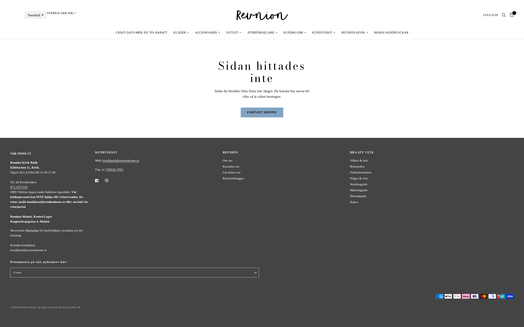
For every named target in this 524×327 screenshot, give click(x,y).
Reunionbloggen (233, 178)
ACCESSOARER (206, 32)
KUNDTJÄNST (322, 32)
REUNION (230, 152)
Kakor (354, 202)
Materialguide (359, 190)
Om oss (227, 160)
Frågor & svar (359, 178)
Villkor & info (359, 160)
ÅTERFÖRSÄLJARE (260, 32)
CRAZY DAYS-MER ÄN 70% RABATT (141, 32)
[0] (511, 15)
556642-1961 (114, 169)
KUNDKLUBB (293, 32)
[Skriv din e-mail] (255, 273)
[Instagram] (109, 180)
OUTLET (232, 32)
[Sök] (504, 15)
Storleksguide (358, 184)
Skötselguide (358, 196)
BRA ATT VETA (362, 152)
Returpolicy (357, 166)
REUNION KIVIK (353, 32)
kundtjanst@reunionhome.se (121, 160)
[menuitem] (141, 32)
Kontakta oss (231, 166)
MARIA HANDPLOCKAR (391, 32)
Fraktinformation (361, 172)
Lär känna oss (232, 172)
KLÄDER (179, 32)
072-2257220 (19, 187)
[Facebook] (99, 180)
